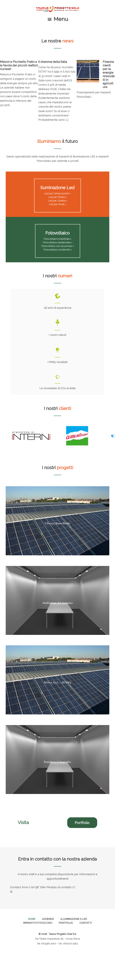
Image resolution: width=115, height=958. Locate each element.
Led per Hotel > (57, 204)
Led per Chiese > (57, 197)
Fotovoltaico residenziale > (57, 242)
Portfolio (82, 822)
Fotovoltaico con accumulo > (57, 246)
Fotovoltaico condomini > (57, 249)
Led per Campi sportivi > (57, 193)
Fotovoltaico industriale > (57, 238)
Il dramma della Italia (52, 62)
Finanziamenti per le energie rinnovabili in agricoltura (109, 74)
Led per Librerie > (57, 200)
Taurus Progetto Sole (57, 9)
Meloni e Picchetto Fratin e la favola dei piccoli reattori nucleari (19, 65)
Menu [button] (61, 19)
